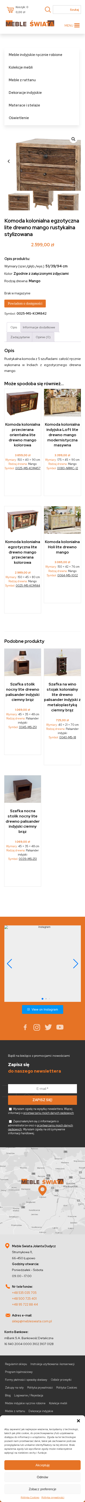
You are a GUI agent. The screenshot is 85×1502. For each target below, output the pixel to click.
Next (76, 161)
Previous (8, 161)
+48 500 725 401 (24, 1298)
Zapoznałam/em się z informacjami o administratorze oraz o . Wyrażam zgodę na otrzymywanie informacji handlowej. (40, 1127)
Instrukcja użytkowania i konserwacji (53, 1364)
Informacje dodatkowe (39, 327)
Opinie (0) (43, 337)
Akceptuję (43, 1465)
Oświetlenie (19, 118)
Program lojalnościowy (19, 1372)
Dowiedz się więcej (23, 484)
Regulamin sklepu (16, 1364)
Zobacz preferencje (42, 1489)
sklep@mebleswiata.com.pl (32, 1321)
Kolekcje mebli (21, 67)
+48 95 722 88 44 (25, 1304)
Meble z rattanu (22, 80)
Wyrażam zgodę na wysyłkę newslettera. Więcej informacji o (41, 1111)
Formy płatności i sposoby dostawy (26, 1380)
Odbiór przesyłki (61, 1380)
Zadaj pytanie (20, 337)
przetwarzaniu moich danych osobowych (48, 1113)
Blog (8, 1395)
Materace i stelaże (24, 105)
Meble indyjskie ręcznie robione (35, 54)
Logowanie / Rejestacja (28, 1395)
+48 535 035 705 (24, 1293)
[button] (78, 1421)
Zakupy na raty (14, 1387)
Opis (13, 327)
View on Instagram (45, 1009)
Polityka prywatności (52, 1497)
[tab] (14, 327)
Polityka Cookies (30, 1497)
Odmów (42, 1477)
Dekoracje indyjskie (25, 92)
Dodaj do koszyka (62, 484)
